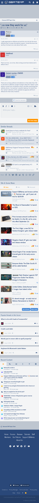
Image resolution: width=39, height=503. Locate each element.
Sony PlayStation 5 (16, 142)
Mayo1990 (6, 373)
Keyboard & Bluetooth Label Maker (13, 348)
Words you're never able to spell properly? (16, 339)
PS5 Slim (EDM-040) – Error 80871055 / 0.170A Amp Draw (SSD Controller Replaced (20, 139)
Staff (33, 434)
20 (37, 343)
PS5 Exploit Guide (9, 401)
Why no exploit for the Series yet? (14, 391)
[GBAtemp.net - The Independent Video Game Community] (14, 2)
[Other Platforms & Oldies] (2, 387)
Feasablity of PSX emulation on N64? (15, 410)
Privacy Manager (13, 490)
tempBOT (23, 283)
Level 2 (13, 77)
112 (37, 323)
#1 (37, 39)
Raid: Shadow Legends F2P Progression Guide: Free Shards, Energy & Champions (25, 277)
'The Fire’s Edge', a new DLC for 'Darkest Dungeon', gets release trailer (25, 229)
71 (37, 259)
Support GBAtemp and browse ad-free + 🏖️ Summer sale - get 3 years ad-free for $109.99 (25, 194)
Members (8, 437)
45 (37, 200)
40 (37, 304)
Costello (23, 269)
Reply (36, 49)
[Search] (30, 2)
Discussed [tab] (32, 187)
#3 (37, 80)
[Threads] (10, 364)
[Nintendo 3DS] (2, 406)
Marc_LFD (6, 389)
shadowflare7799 (8, 419)
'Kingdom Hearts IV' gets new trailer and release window (24, 241)
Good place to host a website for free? (18, 131)
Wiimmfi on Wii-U (9, 368)
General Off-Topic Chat (18, 132)
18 (37, 333)
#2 (37, 60)
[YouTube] (22, 500)
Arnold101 (6, 399)
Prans (24, 211)
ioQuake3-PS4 (8, 372)
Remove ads (25, 485)
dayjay (5, 415)
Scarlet (27, 224)
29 (37, 246)
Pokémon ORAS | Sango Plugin (13, 405)
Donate (17, 485)
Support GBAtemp (29, 437)
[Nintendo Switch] (2, 397)
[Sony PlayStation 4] (2, 372)
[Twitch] (13, 500)
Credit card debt (7, 329)
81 (37, 224)
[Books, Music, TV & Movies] (2, 418)
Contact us (5, 490)
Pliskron (4, 28)
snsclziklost (7, 369)
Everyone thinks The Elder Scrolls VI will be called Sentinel (24, 264)
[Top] (22, 493)
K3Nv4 (5, 383)
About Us (19, 440)
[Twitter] (17, 500)
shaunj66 (14, 201)
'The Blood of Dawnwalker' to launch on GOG (24, 206)
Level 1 (12, 35)
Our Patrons (17, 437)
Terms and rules (24, 490)
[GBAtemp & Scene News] (2, 377)
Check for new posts (20, 100)
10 (37, 211)
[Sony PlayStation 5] (2, 402)
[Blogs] (35, 364)
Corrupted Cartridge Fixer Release (14, 414)
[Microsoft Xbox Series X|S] (2, 392)
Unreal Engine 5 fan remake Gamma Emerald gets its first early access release (24, 254)
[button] (2, 2)
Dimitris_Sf (6, 393)
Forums (12, 434)
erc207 (7, 168)
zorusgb (6, 403)
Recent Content (6, 359)
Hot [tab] (19, 187)
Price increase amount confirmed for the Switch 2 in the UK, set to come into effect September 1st (24, 219)
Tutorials (27, 434)
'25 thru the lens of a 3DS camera (16, 157)
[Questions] (29, 364)
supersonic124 (9, 151)
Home (6, 434)
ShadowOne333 (16, 294)
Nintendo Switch (14, 168)
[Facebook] (5, 500)
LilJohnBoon (7, 407)
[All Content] (3, 364)
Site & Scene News (8, 183)
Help (14, 493)
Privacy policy (33, 490)
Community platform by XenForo (19, 497)
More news (34, 309)
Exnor (5, 379)
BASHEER (8, 142)
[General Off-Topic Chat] (2, 382)
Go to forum (26, 309)
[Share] (35, 39)
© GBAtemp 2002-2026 (29, 500)
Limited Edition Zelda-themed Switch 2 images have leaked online (24, 288)
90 (37, 293)
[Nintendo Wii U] (2, 368)
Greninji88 (8, 132)
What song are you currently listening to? (16, 418)
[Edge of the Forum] (23, 364)
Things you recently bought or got (14, 382)
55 (37, 269)
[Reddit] (9, 500)
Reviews (20, 434)
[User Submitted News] (16, 364)
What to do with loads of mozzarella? (14, 319)
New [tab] (7, 187)
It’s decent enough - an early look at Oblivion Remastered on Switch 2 (24, 299)
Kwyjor (5, 411)
